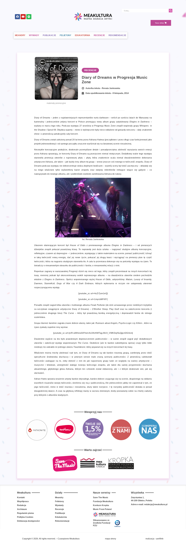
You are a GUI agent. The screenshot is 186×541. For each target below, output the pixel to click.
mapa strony (110, 539)
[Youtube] (23, 16)
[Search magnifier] (170, 10)
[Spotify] (28, 16)
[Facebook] (17, 16)
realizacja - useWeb (154, 539)
